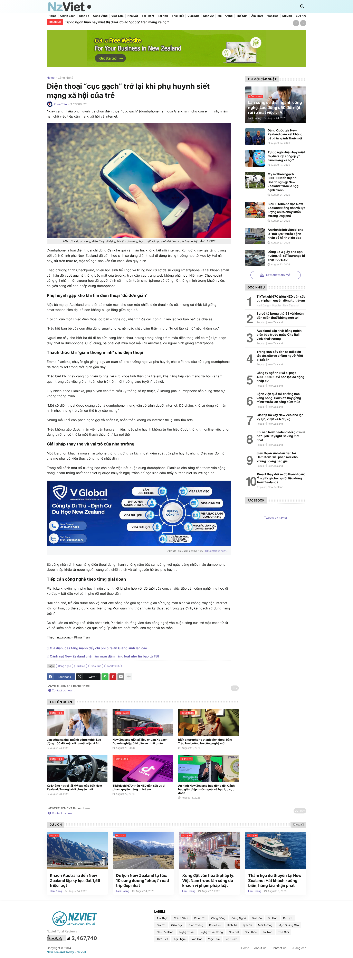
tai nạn (267, 932)
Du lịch (287, 15)
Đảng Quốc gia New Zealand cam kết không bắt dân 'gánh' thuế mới (285, 134)
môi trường (265, 925)
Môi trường (225, 15)
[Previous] (296, 23)
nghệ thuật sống (211, 932)
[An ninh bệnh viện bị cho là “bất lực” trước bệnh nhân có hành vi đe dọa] (255, 236)
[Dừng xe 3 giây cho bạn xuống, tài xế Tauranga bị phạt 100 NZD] (255, 258)
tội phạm (179, 939)
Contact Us (278, 948)
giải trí (161, 925)
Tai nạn (163, 15)
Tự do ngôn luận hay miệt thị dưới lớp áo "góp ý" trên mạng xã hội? (286, 156)
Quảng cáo (299, 948)
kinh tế (232, 925)
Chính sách (67, 15)
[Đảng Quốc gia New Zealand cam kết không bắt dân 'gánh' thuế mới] (255, 136)
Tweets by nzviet (275, 517)
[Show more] (128, 676)
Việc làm (117, 15)
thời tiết (162, 939)
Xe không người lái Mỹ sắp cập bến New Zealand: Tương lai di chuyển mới (74, 787)
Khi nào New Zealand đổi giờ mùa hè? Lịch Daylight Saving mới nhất (281, 436)
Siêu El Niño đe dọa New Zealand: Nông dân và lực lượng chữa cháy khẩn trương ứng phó (286, 210)
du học (80, 665)
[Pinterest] (112, 676)
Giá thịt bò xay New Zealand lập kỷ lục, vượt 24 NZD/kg (280, 417)
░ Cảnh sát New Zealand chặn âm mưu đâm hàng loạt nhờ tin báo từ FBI (103, 656)
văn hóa (196, 939)
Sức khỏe (302, 15)
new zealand (165, 932)
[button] (302, 7)
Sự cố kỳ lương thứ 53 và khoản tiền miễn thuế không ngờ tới (280, 316)
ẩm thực (162, 918)
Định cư (208, 15)
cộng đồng (218, 918)
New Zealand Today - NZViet (66, 952)
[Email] (120, 676)
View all (298, 824)
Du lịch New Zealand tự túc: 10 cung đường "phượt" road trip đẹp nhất (142, 880)
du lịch (288, 918)
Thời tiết (178, 15)
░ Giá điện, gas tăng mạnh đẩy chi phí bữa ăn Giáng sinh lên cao (97, 648)
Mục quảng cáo (288, 925)
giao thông (196, 925)
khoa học (215, 925)
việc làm (214, 939)
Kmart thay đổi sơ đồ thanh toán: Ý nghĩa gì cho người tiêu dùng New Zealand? (281, 478)
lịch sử (247, 925)
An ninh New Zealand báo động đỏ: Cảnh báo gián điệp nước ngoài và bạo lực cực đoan (206, 789)
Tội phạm (148, 15)
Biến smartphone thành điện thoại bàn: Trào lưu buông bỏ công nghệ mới (205, 741)
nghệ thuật (186, 932)
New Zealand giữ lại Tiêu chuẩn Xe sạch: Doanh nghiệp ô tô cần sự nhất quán (140, 741)
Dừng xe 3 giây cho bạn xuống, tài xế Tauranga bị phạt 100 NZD (286, 256)
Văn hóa (272, 15)
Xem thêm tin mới (278, 275)
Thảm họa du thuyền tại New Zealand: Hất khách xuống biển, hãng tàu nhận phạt (275, 880)
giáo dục (95, 665)
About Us (260, 948)
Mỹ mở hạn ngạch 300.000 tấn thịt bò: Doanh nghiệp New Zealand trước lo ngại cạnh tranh (136, 22)
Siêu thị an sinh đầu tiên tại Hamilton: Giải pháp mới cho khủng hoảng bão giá (277, 457)
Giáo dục (193, 15)
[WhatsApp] (105, 676)
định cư (257, 918)
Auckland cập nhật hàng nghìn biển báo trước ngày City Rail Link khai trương (279, 335)
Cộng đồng (100, 15)
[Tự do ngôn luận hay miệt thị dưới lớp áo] (255, 158)
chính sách (181, 918)
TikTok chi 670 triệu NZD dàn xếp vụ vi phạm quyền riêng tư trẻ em (139, 787)
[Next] (303, 23)
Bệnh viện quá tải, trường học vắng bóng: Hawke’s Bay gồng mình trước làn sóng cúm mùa (279, 398)
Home (52, 15)
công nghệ (65, 77)
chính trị (199, 918)
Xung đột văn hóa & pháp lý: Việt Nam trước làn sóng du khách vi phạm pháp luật (208, 880)
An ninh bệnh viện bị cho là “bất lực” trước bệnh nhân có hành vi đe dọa (285, 234)
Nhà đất (132, 15)
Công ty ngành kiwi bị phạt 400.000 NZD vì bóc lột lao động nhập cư (280, 377)
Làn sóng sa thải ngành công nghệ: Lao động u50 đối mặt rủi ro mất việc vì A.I (74, 741)
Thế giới (241, 15)
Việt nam (231, 939)
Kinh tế (84, 15)
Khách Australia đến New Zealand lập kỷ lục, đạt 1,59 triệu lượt (75, 880)
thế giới (283, 932)
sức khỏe (251, 932)
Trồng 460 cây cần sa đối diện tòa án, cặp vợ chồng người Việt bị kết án (280, 356)
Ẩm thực (257, 15)
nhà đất (234, 932)
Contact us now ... (218, 551)
